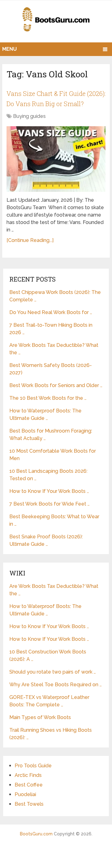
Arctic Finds (28, 775)
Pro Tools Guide (33, 766)
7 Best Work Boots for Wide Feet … (49, 504)
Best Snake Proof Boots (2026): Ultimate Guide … (46, 540)
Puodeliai (25, 794)
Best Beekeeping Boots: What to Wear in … (54, 520)
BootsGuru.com (36, 833)
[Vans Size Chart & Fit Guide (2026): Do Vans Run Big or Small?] (56, 159)
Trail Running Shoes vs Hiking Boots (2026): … (50, 733)
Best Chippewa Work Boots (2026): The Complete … (55, 296)
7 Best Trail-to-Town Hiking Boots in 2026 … (50, 328)
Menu (9, 49)
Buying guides (29, 116)
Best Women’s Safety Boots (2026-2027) (50, 369)
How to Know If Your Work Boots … (49, 491)
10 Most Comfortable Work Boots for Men (52, 454)
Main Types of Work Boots (40, 717)
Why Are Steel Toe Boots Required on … (55, 684)
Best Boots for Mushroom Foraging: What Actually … (50, 434)
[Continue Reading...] (30, 240)
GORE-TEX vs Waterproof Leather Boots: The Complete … (49, 701)
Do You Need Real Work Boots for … (50, 312)
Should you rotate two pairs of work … (52, 672)
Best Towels (29, 804)
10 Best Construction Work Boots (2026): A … (47, 655)
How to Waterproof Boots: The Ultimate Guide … (45, 414)
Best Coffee (29, 785)
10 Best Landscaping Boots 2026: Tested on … (48, 474)
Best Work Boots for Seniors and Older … (55, 385)
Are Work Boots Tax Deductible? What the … (53, 349)
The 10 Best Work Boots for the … (47, 398)
